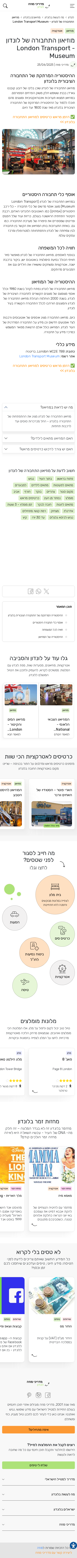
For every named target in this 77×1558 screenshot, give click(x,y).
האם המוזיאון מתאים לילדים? (52, 438)
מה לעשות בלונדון (54, 17)
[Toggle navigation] (72, 6)
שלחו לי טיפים (38, 1465)
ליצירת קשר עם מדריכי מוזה (53, 1553)
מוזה (40, 1548)
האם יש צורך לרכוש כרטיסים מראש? (46, 449)
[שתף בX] (46, 591)
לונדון (71, 17)
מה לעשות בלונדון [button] (63, 1494)
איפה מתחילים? (38, 1430)
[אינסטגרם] (38, 1395)
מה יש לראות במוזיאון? (56, 407)
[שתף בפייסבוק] (30, 591)
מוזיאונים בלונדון (31, 17)
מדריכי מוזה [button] (67, 1524)
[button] (5, 6)
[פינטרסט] (29, 1395)
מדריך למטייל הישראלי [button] (60, 1479)
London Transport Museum (39, 356)
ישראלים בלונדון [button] (64, 1509)
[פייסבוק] (47, 1395)
